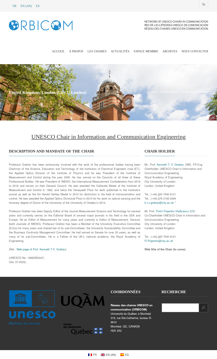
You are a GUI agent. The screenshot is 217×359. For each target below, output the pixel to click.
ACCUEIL (58, 51)
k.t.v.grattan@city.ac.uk (159, 203)
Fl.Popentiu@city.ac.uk (159, 241)
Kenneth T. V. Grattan (170, 164)
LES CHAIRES (97, 51)
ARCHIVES (170, 51)
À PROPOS (76, 51)
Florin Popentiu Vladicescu (172, 211)
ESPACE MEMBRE (146, 51)
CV (192, 211)
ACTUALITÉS (120, 51)
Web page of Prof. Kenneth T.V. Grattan (41, 249)
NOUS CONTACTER (195, 51)
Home (154, 91)
